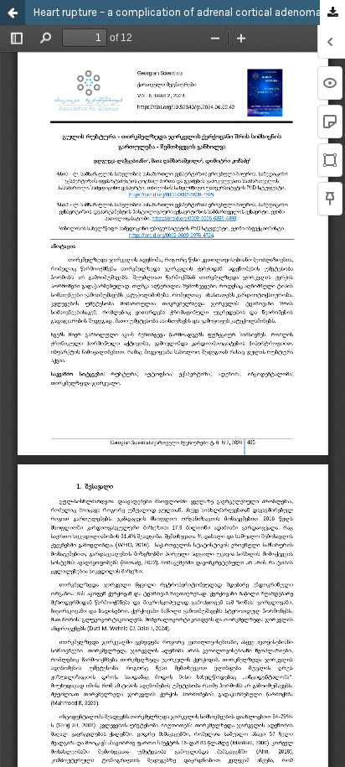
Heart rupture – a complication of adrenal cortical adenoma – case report (189, 12)
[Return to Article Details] (12, 12)
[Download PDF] (332, 13)
